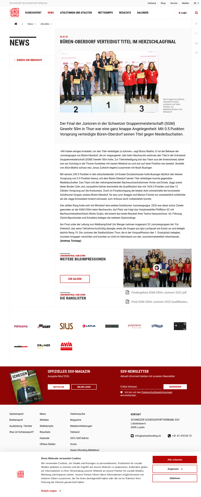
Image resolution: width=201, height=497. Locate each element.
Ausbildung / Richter (20, 426)
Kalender (142, 12)
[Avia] (66, 347)
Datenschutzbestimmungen (157, 392)
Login (184, 12)
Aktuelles (45, 24)
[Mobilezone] (21, 347)
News (51, 12)
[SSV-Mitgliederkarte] (180, 326)
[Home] (16, 24)
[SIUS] (66, 326)
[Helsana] (21, 326)
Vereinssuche (77, 413)
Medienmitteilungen (81, 426)
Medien (185, 3)
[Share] (196, 53)
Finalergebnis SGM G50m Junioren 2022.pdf (159, 292)
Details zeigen (49, 490)
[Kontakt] (196, 33)
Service (173, 3)
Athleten (44, 419)
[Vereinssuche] (196, 24)
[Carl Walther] (157, 326)
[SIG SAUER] (43, 326)
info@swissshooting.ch (147, 435)
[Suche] (196, 12)
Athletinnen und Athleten (76, 12)
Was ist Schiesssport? (21, 432)
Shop (163, 3)
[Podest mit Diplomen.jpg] (157, 268)
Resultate (125, 12)
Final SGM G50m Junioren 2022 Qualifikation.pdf (161, 301)
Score (73, 444)
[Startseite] (16, 12)
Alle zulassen (175, 459)
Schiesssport (33, 12)
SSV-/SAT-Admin (79, 438)
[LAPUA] (89, 326)
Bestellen (58, 387)
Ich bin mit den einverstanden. (146, 394)
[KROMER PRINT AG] (43, 347)
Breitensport (16, 419)
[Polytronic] (134, 326)
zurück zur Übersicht (29, 60)
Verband (152, 3)
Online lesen (84, 387)
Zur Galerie (75, 278)
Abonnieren (175, 386)
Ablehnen (175, 478)
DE (195, 3)
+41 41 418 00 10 (181, 435)
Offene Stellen (47, 444)
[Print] (196, 43)
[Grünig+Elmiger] (111, 326)
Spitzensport (16, 413)
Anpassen (173, 469)
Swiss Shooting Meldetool (84, 450)
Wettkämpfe (105, 12)
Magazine (75, 419)
